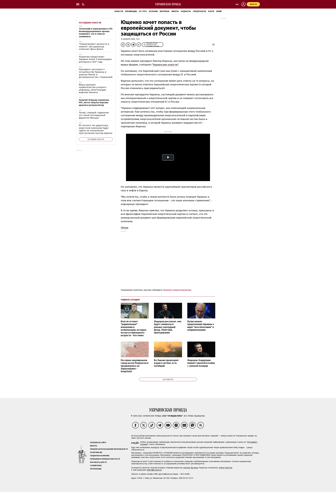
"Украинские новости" (165, 64)
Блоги (211, 11)
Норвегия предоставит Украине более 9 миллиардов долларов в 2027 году (95, 59)
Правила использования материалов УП (109, 449)
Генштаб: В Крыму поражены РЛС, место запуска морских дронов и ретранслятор (94, 102)
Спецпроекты (199, 11)
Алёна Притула (225, 468)
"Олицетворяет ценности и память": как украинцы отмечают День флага (94, 46)
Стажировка (96, 465)
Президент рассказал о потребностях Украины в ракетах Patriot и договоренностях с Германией (95, 73)
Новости (118, 11)
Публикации (131, 11)
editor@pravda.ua (154, 470)
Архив (219, 11)
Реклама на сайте (98, 442)
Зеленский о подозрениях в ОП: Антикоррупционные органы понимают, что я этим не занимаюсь (96, 32)
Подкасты (186, 11)
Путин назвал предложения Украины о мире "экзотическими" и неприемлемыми (200, 325)
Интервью (164, 11)
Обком (124, 227)
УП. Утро (143, 11)
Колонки (153, 11)
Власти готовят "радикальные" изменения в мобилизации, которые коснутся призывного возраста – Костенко (133, 328)
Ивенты (175, 11)
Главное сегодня (130, 299)
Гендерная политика (99, 456)
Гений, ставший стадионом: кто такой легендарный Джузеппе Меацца (94, 115)
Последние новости (90, 22)
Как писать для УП (98, 462)
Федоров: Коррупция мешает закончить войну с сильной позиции (201, 363)
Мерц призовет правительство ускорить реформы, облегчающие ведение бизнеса (92, 88)
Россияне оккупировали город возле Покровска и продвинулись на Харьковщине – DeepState (134, 366)
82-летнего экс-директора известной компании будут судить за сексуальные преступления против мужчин (95, 129)
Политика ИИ (96, 452)
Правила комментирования (177, 290)
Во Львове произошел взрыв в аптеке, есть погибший (166, 363)
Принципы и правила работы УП (105, 459)
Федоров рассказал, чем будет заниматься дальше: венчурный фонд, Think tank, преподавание (167, 327)
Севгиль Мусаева (190, 468)
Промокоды (95, 469)
